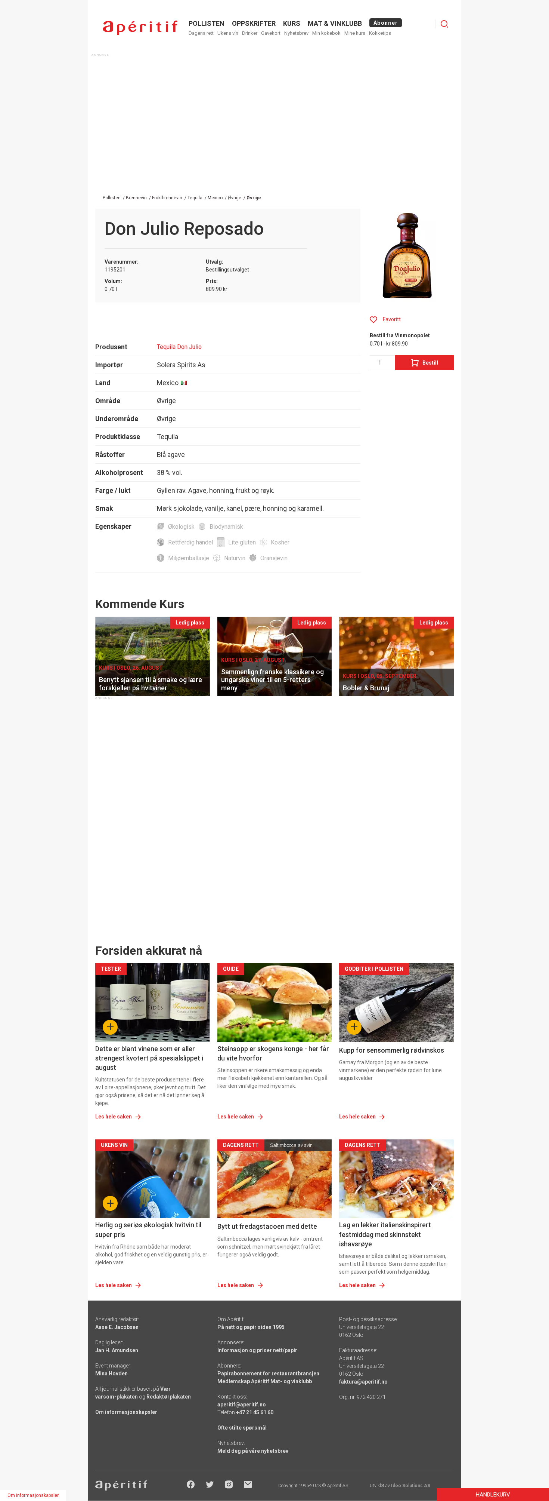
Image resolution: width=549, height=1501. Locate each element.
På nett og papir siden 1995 (251, 1327)
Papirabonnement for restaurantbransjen (268, 1373)
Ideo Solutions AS (410, 1485)
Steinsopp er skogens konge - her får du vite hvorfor (273, 1053)
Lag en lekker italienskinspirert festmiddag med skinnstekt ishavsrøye (385, 1234)
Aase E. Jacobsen (117, 1327)
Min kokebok (326, 33)
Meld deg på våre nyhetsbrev (252, 1451)
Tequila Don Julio (179, 346)
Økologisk (181, 526)
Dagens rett (201, 33)
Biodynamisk (226, 526)
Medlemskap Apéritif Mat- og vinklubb (264, 1381)
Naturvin (234, 558)
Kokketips (380, 33)
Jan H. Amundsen (116, 1350)
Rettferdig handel (190, 542)
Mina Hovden (111, 1373)
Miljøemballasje (188, 558)
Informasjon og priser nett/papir (257, 1350)
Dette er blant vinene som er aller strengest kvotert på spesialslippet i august (149, 1058)
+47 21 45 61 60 (254, 1412)
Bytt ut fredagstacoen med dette (267, 1226)
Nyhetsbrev (296, 33)
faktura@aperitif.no (363, 1382)
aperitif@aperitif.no (241, 1405)
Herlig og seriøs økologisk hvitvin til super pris (148, 1229)
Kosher (280, 542)
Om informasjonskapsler (126, 1412)
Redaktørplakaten (168, 1397)
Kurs (291, 23)
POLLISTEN (206, 23)
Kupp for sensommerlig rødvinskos (391, 1050)
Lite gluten (242, 542)
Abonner (385, 23)
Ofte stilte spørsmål (242, 1428)
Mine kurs (354, 33)
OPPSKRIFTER (254, 23)
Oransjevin (274, 558)
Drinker (249, 33)
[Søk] (444, 23)
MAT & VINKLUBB (335, 23)
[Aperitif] (140, 28)
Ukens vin (227, 33)
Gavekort (270, 33)
